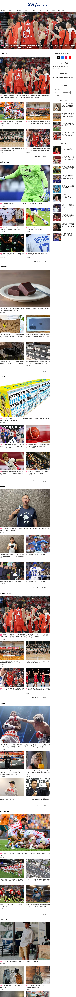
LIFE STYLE (4, 919)
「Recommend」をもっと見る (39, 371)
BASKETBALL (66, 92)
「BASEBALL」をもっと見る (40, 587)
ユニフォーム (58, 89)
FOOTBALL (4, 376)
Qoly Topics (4, 162)
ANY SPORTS (5, 811)
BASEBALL (4, 486)
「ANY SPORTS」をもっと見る (39, 914)
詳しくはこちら (56, 68)
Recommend (5, 267)
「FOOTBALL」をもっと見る (40, 481)
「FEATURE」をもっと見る (40, 156)
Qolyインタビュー (68, 89)
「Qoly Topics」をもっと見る (40, 261)
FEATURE (3, 54)
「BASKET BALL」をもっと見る (39, 697)
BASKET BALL (5, 593)
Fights (2, 703)
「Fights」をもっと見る (41, 805)
